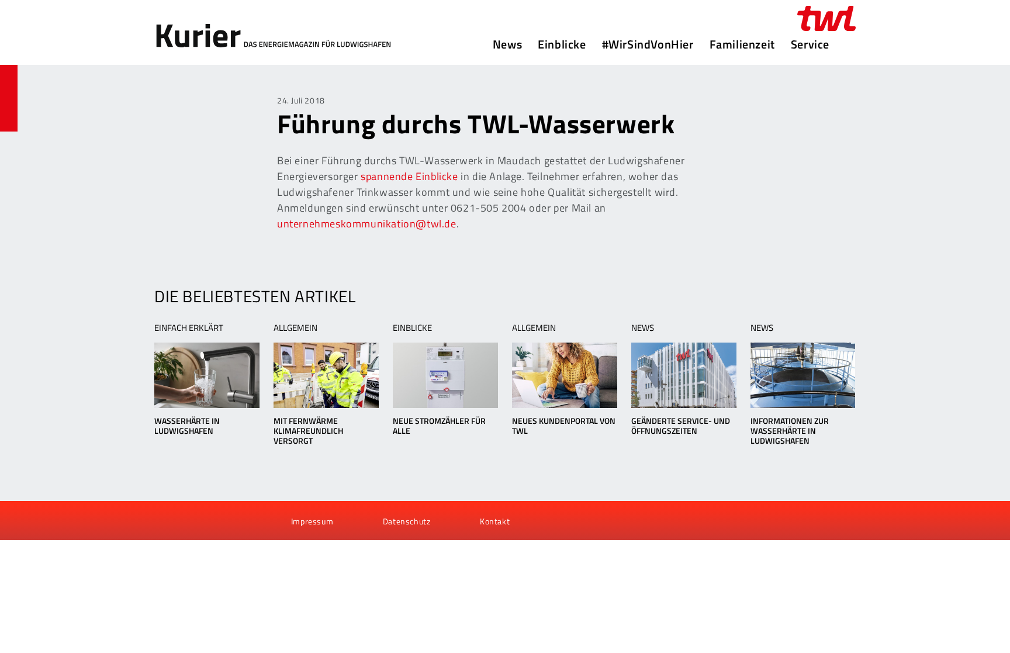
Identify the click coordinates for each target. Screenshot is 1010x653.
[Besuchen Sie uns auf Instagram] (226, 521)
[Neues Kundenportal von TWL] (564, 375)
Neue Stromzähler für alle (439, 425)
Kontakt (495, 521)
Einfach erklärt (188, 327)
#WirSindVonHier (648, 44)
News (507, 44)
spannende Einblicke (409, 176)
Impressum (312, 521)
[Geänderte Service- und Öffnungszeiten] (683, 375)
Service (810, 44)
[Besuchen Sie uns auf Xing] (206, 521)
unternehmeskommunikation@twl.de (366, 224)
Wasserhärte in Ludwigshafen (187, 425)
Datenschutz (407, 521)
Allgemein (295, 327)
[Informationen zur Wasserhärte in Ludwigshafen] (802, 375)
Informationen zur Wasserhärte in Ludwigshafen (789, 430)
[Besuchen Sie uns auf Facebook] (167, 521)
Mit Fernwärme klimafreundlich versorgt (308, 430)
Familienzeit (742, 44)
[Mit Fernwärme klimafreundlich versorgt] (326, 375)
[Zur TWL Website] (826, 18)
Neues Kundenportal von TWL (563, 425)
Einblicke (562, 44)
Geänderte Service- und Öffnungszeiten (680, 425)
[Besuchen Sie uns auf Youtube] (187, 521)
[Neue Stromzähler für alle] (445, 375)
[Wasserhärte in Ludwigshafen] (206, 375)
